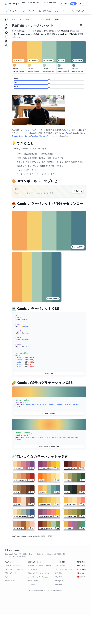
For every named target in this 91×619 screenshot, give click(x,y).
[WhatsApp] (6, 37)
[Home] (12, 4)
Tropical (34, 136)
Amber (62, 133)
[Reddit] (6, 32)
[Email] (6, 45)
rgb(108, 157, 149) (63, 71)
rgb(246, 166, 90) (18, 71)
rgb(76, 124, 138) (77, 71)
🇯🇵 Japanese (81, 569)
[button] (82, 3)
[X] (6, 24)
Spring (27, 136)
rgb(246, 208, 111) (33, 71)
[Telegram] (6, 41)
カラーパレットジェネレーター (31, 130)
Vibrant (42, 136)
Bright (82, 133)
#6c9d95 (60, 68)
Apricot (69, 133)
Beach (75, 133)
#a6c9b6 (45, 68)
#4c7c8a (75, 68)
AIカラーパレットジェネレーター (23, 19)
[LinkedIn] (6, 28)
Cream (14, 136)
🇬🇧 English (81, 565)
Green (21, 136)
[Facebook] (6, 20)
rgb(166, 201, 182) (48, 71)
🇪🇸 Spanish (81, 577)
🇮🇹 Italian (80, 573)
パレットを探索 (45, 19)
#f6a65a (15, 68)
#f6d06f (30, 68)
